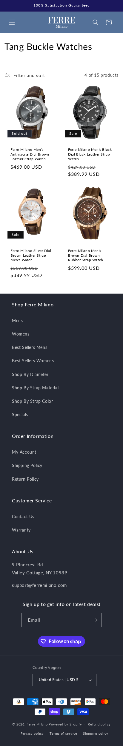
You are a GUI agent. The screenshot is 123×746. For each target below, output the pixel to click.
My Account (24, 452)
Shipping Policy (27, 465)
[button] (12, 22)
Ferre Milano (37, 724)
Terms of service (63, 733)
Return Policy (25, 479)
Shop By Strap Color (32, 401)
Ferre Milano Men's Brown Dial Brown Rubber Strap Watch (85, 255)
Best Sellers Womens (33, 360)
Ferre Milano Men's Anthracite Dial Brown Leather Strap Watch (29, 154)
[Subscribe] (94, 620)
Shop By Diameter (30, 374)
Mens (17, 320)
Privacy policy (32, 733)
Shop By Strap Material (35, 387)
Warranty (21, 529)
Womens (21, 333)
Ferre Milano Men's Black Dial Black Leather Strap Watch (90, 154)
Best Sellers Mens (29, 347)
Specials (20, 414)
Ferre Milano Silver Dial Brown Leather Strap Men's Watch (30, 255)
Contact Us (23, 516)
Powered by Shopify (65, 724)
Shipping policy (95, 733)
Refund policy (99, 724)
